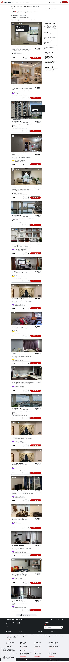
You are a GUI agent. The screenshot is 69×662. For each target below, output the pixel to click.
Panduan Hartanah (9, 645)
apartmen (52, 28)
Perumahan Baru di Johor (53, 643)
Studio (45, 42)
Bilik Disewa (36, 646)
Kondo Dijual (22, 643)
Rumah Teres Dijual (23, 646)
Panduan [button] (28, 2)
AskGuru (7, 643)
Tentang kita (8, 623)
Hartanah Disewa (37, 642)
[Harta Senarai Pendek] (40, 23)
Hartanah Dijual (23, 642)
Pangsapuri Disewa (37, 645)
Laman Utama (13, 6)
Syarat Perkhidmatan (16, 659)
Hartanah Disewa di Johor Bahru (25, 654)
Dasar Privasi (23, 659)
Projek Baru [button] (22, 2)
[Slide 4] (26, 150)
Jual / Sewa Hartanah (52, 653)
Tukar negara (46, 622)
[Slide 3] (25, 150)
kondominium (48, 28)
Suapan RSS (51, 654)
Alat (49, 650)
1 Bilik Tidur (48, 42)
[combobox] (29, 9)
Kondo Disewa (36, 643)
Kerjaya (7, 626)
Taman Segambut (47, 33)
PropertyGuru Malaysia (10, 642)
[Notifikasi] (61, 2)
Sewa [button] (17, 2)
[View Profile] (17, 23)
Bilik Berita (18, 623)
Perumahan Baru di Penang (53, 646)
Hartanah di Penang (37, 654)
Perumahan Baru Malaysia (53, 642)
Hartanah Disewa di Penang (24, 653)
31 (31, 615)
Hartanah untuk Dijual (21, 6)
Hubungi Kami (19, 622)
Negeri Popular (37, 650)
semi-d (55, 28)
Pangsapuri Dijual (23, 645)
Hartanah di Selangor (38, 653)
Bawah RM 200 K (46, 37)
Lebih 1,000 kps (51, 47)
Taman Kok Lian (53, 33)
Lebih (32, 2)
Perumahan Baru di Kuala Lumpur (54, 645)
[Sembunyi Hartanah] (38, 23)
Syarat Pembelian (29, 659)
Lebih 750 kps (46, 47)
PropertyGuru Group (10, 622)
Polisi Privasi (12, 652)
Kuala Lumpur (29, 6)
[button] (12, 15)
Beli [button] (13, 2)
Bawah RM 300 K (53, 37)
